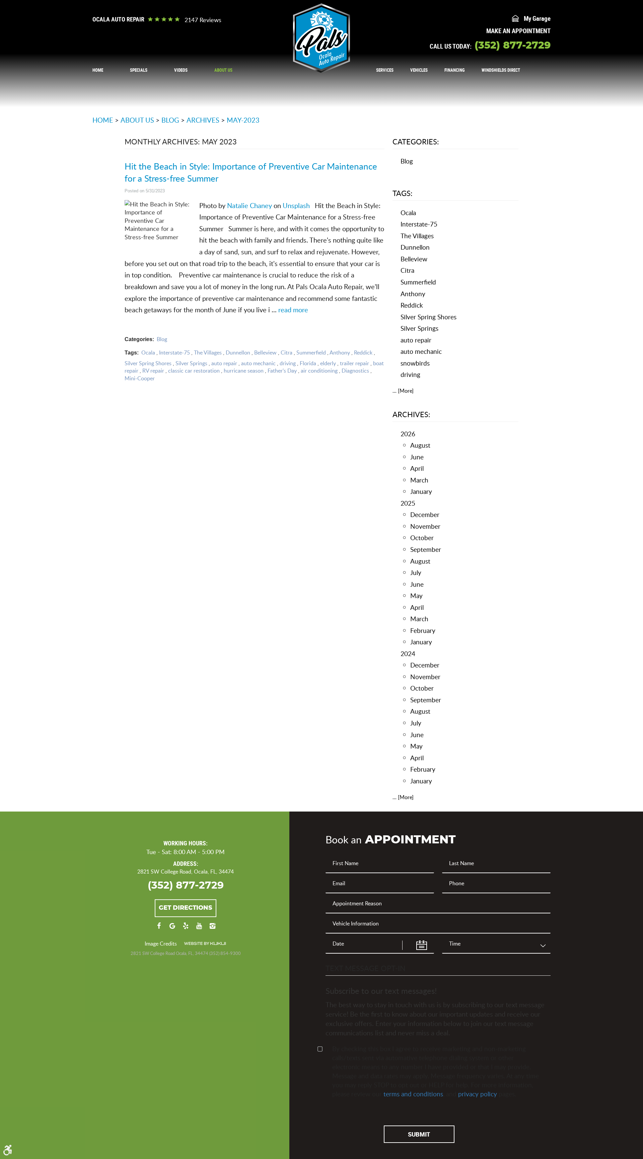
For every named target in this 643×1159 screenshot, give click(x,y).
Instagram (212, 929)
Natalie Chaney (248, 205)
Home (97, 70)
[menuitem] (97, 70)
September (425, 549)
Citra (286, 352)
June (417, 456)
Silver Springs (191, 363)
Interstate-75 (174, 352)
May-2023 (243, 120)
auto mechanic (258, 363)
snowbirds (415, 363)
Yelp (185, 929)
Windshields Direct (501, 70)
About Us (223, 70)
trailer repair (354, 363)
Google (172, 929)
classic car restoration (194, 370)
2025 (408, 503)
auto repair (224, 363)
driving (288, 363)
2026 (408, 433)
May (416, 595)
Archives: (411, 414)
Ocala (148, 352)
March (419, 480)
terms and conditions (413, 1093)
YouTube (199, 929)
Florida (308, 363)
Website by (205, 944)
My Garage (537, 18)
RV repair (153, 370)
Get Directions (185, 908)
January (421, 491)
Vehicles (419, 70)
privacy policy (477, 1093)
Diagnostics (355, 370)
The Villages (208, 352)
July (415, 572)
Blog (170, 120)
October (422, 537)
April (417, 468)
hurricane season (244, 370)
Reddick (363, 352)
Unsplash (295, 205)
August (420, 445)
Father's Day (282, 370)
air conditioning (319, 370)
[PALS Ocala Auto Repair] (321, 38)
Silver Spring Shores (148, 363)
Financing (454, 70)
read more (293, 309)
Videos (181, 70)
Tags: (402, 193)
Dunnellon (238, 352)
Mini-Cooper (140, 378)
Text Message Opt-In (366, 968)
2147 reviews (203, 20)
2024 (408, 653)
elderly (328, 363)
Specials (138, 70)
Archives (203, 120)
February (422, 630)
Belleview (265, 352)
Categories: (415, 141)
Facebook (158, 929)
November (425, 526)
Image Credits (161, 943)
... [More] (403, 390)
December (424, 514)
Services (385, 70)
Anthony (340, 352)
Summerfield (311, 352)
